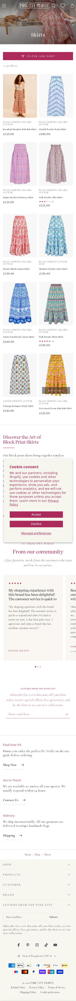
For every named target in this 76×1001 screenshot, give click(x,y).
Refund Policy (18, 987)
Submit (53, 917)
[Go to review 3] (40, 666)
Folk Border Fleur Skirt (51, 337)
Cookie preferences (50, 992)
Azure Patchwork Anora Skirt (18, 337)
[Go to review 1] (35, 666)
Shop (37, 854)
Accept (36, 514)
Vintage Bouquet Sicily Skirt (18, 406)
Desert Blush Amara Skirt (16, 269)
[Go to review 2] (38, 666)
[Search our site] (53, 5)
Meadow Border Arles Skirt (53, 269)
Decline (36, 524)
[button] (33, 97)
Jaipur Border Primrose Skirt (18, 197)
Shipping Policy (28, 992)
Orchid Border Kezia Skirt (52, 129)
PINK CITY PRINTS (42, 983)
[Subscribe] (67, 714)
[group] (38, 618)
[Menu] (4, 5)
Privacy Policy (36, 987)
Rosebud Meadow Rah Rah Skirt (19, 129)
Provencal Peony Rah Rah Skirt (55, 408)
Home (28, 854)
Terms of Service (56, 987)
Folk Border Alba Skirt (51, 197)
